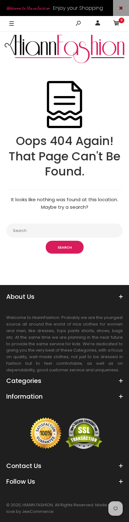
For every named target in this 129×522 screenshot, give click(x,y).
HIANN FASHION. (38, 505)
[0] (116, 24)
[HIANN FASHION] (64, 50)
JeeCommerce (38, 511)
